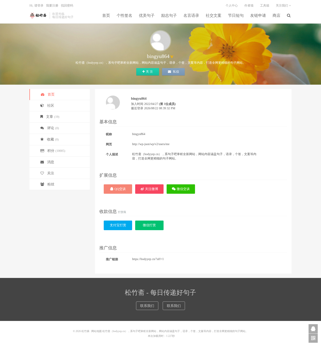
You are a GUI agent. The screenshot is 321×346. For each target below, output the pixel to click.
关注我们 (282, 5)
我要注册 (52, 5)
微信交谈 (183, 189)
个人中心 (232, 5)
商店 (276, 15)
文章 (52, 116)
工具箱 (264, 5)
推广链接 (112, 259)
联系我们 (147, 306)
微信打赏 (149, 225)
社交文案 (213, 15)
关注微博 (151, 189)
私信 (175, 71)
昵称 (109, 134)
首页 (106, 15)
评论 (53, 128)
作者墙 (249, 5)
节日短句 (236, 15)
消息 (50, 162)
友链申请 (258, 15)
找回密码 (67, 5)
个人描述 (112, 154)
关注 (50, 173)
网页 (109, 144)
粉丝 (50, 184)
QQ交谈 (120, 189)
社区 (50, 105)
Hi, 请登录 (36, 5)
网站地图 (96, 331)
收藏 (53, 139)
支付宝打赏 (118, 225)
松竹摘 (38, 15)
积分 (56, 150)
